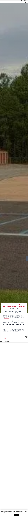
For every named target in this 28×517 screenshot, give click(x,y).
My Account (20, 0)
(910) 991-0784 (25, 0)
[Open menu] (26, 2)
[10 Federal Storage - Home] (4, 2)
